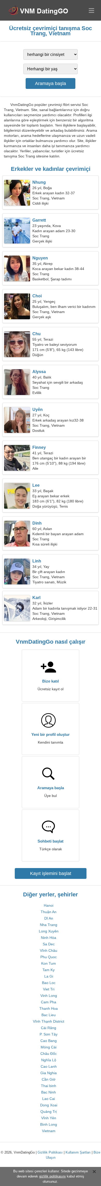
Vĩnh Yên (48, 1118)
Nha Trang (48, 925)
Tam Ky (48, 970)
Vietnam (48, 1131)
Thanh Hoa (48, 1008)
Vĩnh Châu (48, 950)
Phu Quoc (48, 957)
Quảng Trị (48, 1111)
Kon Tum (48, 963)
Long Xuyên (49, 931)
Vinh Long (48, 996)
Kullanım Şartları (78, 1152)
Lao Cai (48, 1099)
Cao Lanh (49, 1066)
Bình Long (48, 1124)
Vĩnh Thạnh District (48, 1021)
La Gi (48, 976)
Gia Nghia (48, 1073)
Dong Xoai (48, 1105)
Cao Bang (48, 1041)
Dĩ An (48, 918)
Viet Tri (48, 989)
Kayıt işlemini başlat (50, 873)
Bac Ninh (48, 1092)
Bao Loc (48, 983)
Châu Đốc (48, 1054)
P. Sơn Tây (48, 1034)
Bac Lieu (48, 1015)
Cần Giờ (48, 1079)
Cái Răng (48, 1028)
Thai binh (48, 1086)
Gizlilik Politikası (50, 1152)
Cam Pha (48, 1002)
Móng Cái (48, 1047)
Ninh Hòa (48, 938)
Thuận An (48, 912)
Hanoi (48, 905)
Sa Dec (49, 944)
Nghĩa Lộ (48, 1060)
